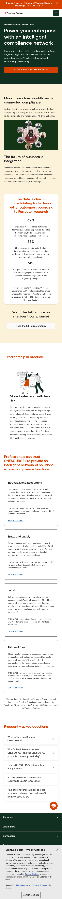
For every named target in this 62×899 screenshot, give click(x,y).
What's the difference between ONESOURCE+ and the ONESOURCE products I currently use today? (26, 753)
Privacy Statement (40, 885)
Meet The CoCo (33, 6)
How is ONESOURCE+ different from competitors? (26, 767)
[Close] (57, 850)
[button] (31, 817)
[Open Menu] (56, 13)
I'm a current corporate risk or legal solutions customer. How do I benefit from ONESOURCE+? (26, 793)
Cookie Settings (32, 874)
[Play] (31, 135)
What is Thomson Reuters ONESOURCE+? (21, 739)
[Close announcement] (57, 3)
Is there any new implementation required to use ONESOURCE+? (24, 779)
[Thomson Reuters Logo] (13, 13)
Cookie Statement (21, 885)
